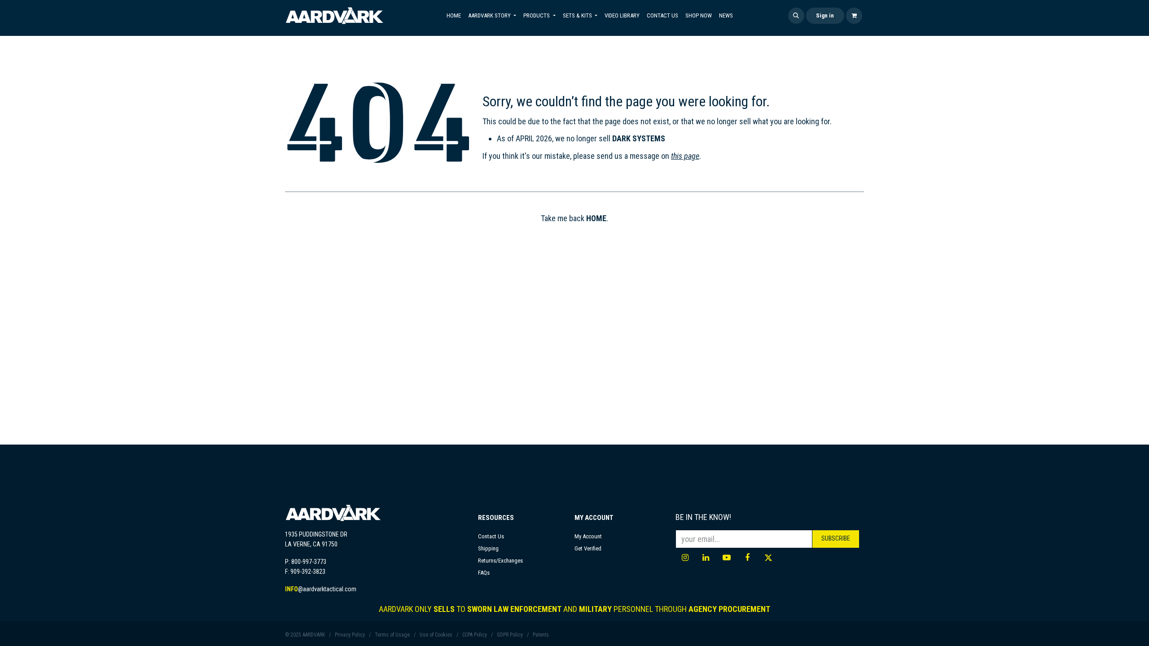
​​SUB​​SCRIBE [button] (835, 538)
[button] (796, 16)
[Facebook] (747, 558)
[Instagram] (685, 558)
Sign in (825, 15)
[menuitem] (454, 16)
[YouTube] (727, 558)
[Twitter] (768, 558)
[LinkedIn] (706, 558)
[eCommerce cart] (854, 16)
